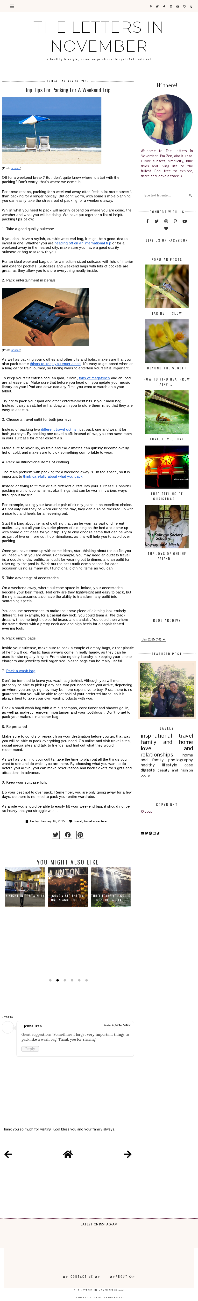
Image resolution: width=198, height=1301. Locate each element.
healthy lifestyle (159, 765)
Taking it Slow (167, 313)
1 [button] (49, 980)
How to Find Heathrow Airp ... (166, 381)
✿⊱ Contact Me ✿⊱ (82, 1276)
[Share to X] (55, 834)
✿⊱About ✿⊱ (122, 1276)
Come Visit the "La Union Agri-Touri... (68, 898)
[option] (25, 922)
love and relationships (167, 752)
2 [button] (57, 980)
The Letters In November (99, 36)
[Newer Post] (8, 1155)
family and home (167, 742)
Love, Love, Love (167, 438)
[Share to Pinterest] (80, 834)
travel (78, 821)
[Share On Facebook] (68, 834)
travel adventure (95, 821)
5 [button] (78, 980)
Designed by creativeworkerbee (99, 1297)
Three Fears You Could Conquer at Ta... (111, 898)
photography (180, 760)
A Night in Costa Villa (25, 896)
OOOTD (145, 775)
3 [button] (64, 980)
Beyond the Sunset (167, 367)
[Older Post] (127, 1155)
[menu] (12, 6)
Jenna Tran (33, 1026)
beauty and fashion (175, 770)
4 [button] (71, 980)
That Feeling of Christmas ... (167, 496)
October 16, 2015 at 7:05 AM (117, 1025)
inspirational (156, 736)
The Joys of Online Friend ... (167, 556)
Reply (30, 1048)
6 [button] (86, 980)
